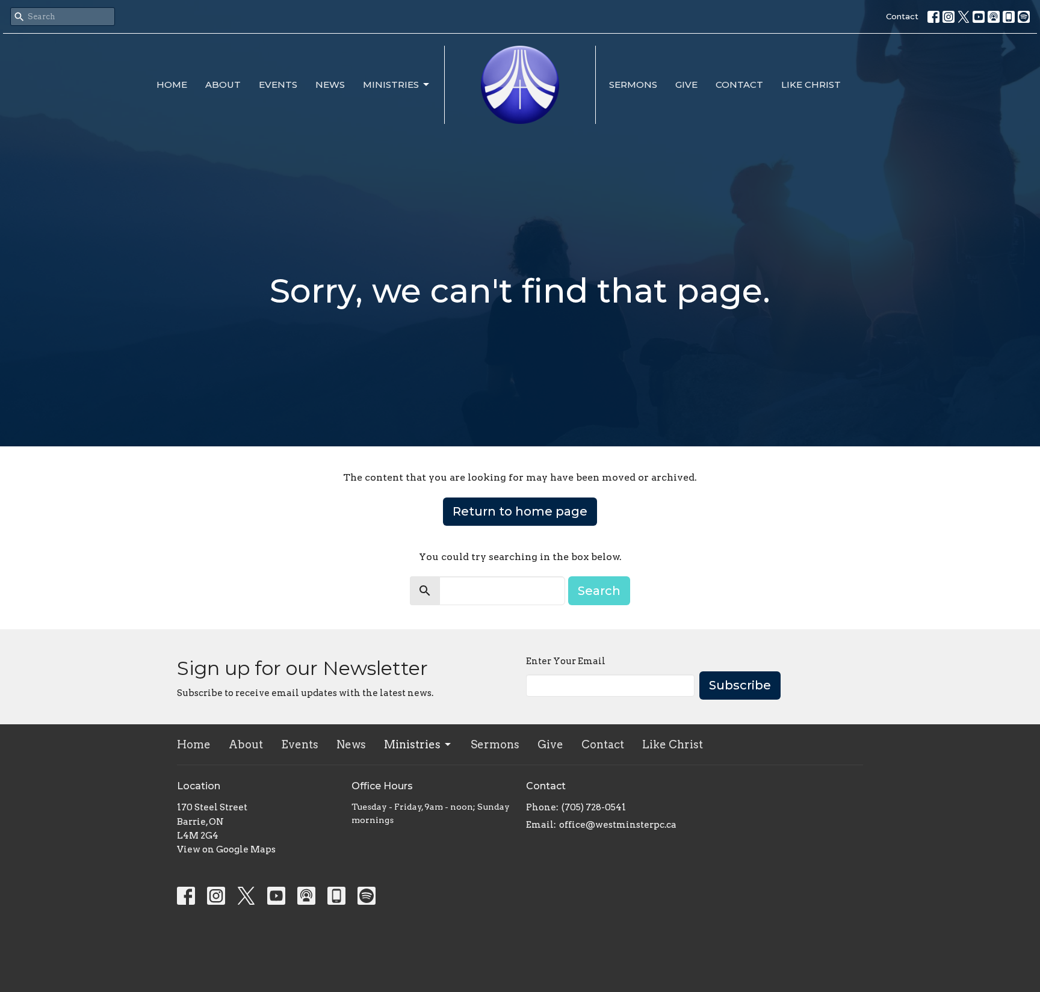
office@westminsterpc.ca (617, 824)
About (223, 84)
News (330, 84)
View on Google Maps (226, 849)
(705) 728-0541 (594, 807)
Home (171, 84)
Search (599, 591)
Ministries (391, 84)
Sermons (633, 84)
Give (686, 84)
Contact (902, 16)
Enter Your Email (565, 661)
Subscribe (740, 685)
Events (278, 84)
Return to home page (520, 511)
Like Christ (811, 84)
